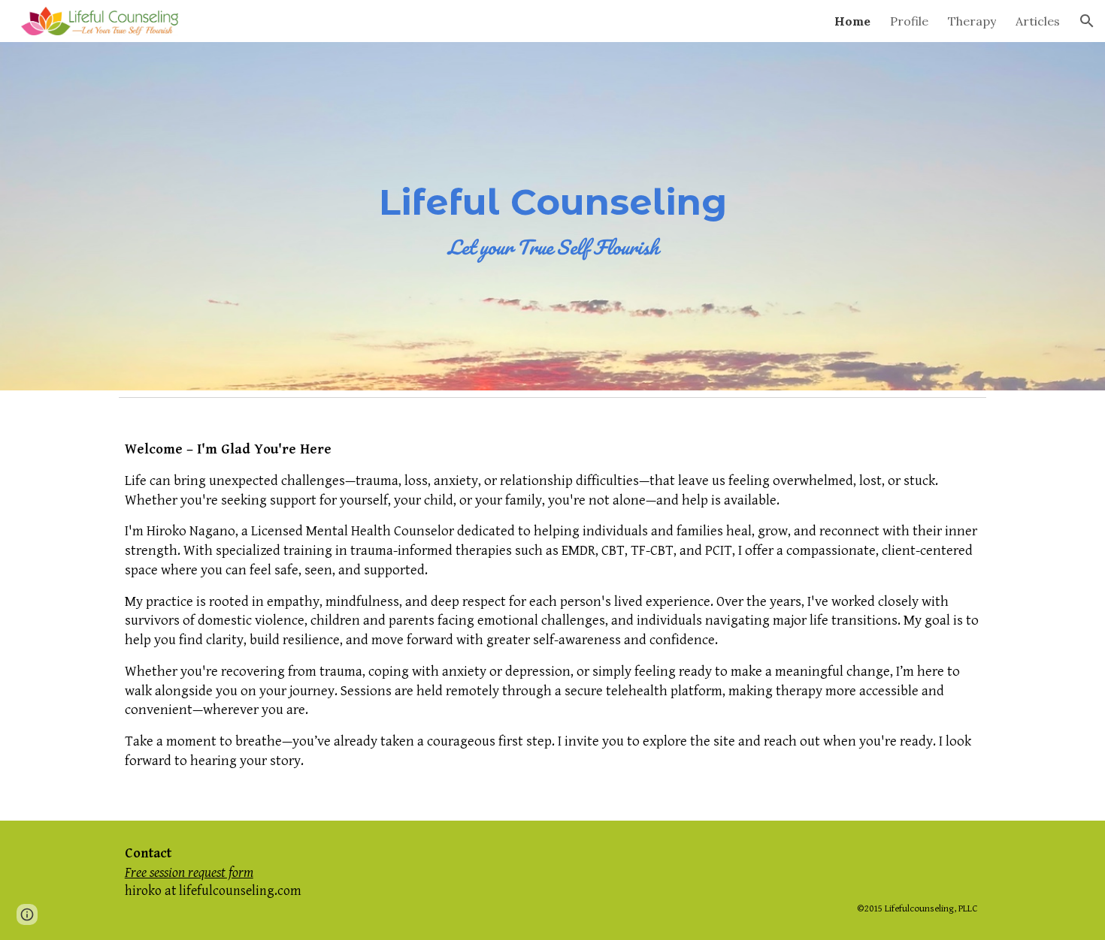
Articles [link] (1038, 21)
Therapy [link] (972, 21)
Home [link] (852, 21)
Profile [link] (909, 21)
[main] (552, 216)
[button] (1087, 21)
